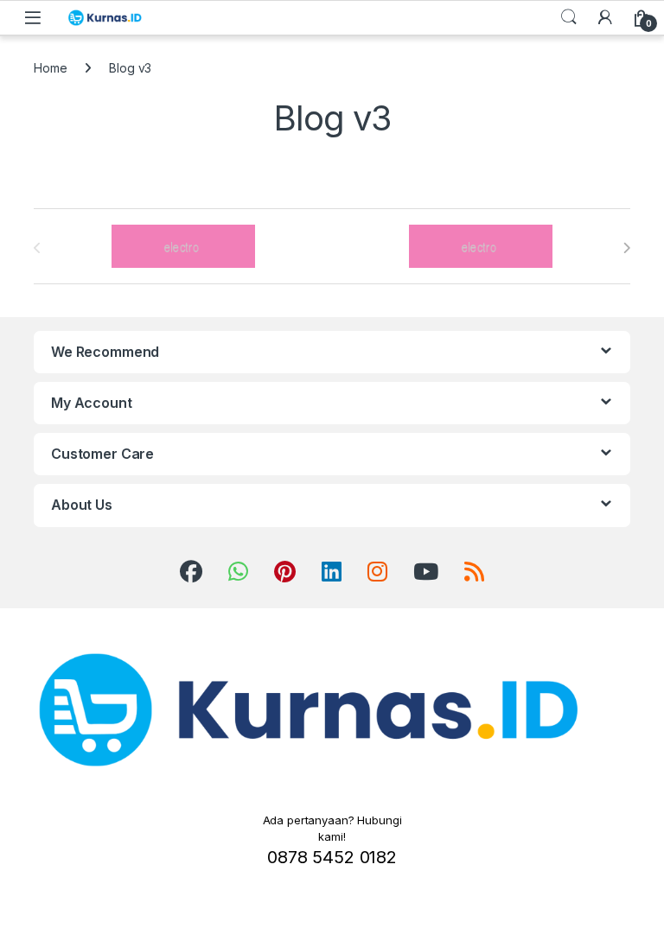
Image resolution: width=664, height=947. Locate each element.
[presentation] (626, 248)
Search (568, 17)
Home (50, 67)
